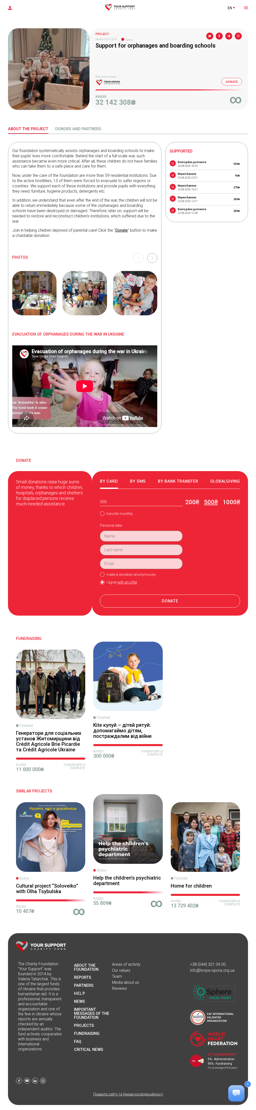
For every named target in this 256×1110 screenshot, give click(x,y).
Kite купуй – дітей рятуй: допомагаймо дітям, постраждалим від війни (122, 730)
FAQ (77, 1042)
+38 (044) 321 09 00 (208, 964)
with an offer (127, 582)
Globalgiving (225, 481)
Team (117, 976)
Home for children (191, 886)
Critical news (88, 1050)
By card (109, 481)
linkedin (35, 1081)
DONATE (232, 82)
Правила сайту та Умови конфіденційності (128, 1094)
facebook (19, 1081)
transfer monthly (119, 514)
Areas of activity (126, 964)
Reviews (119, 988)
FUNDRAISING (87, 1034)
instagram (43, 1081)
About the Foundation (86, 967)
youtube (27, 1081)
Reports (82, 978)
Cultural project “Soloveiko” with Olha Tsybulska (47, 888)
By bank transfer (178, 481)
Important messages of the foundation (91, 1014)
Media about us (125, 982)
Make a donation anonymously (131, 575)
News (79, 1002)
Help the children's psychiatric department (127, 880)
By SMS (138, 481)
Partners (84, 986)
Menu (245, 7)
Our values (121, 970)
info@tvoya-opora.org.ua (212, 970)
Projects (84, 1026)
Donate (121, 230)
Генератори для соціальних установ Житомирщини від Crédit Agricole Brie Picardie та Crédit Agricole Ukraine (48, 741)
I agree (121, 582)
